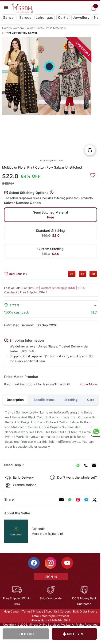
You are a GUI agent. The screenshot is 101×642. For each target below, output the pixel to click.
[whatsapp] (69, 499)
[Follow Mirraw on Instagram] (50, 563)
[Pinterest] (78, 499)
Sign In (51, 577)
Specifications (44, 400)
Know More (88, 384)
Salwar (9, 17)
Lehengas (44, 17)
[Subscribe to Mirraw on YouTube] (67, 563)
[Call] (86, 465)
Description (15, 400)
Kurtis (63, 17)
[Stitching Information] (52, 192)
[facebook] (86, 499)
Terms (26, 611)
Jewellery (81, 17)
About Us (51, 611)
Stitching (71, 400)
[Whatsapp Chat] (95, 431)
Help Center (11, 611)
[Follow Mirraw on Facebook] (33, 563)
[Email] (94, 465)
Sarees (25, 17)
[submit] (92, 174)
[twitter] (94, 499)
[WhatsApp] (78, 465)
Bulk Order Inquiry (85, 611)
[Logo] (22, 8)
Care (90, 400)
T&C (93, 312)
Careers (65, 611)
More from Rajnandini (47, 533)
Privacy (38, 611)
